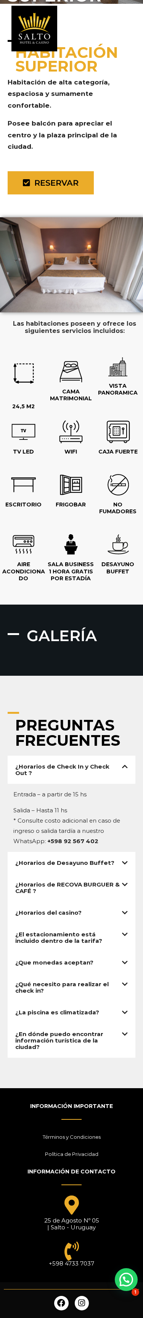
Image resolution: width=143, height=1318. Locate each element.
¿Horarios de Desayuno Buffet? (64, 862)
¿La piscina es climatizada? (57, 1012)
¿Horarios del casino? (48, 912)
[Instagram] (82, 1303)
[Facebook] (61, 1303)
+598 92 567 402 (72, 841)
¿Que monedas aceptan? (54, 962)
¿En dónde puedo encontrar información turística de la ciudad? (59, 1040)
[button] (71, 770)
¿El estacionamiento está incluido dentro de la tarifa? (58, 937)
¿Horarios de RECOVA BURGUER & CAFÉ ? (67, 888)
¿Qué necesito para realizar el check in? (62, 987)
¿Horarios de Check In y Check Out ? (62, 770)
